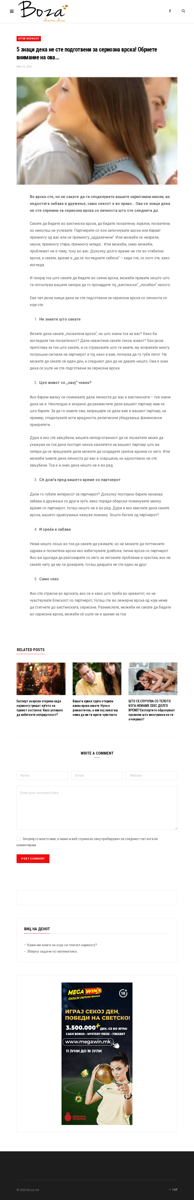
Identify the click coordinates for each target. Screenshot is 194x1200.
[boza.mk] (43, 11)
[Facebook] (13, 211)
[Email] (13, 247)
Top (174, 1189)
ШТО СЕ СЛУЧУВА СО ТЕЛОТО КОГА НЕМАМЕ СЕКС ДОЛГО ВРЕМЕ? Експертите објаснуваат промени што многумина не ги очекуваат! (151, 710)
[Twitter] (13, 223)
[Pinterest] (13, 235)
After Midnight (28, 38)
